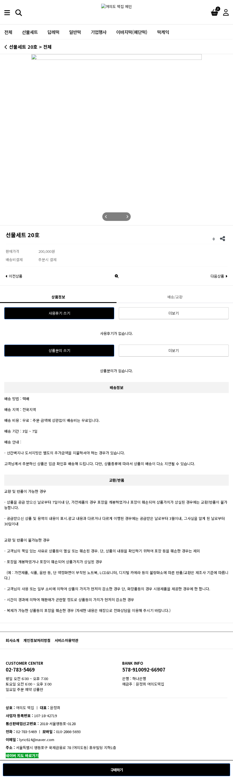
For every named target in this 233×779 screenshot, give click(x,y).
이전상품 (15, 276)
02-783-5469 (20, 669)
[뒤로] (6, 46)
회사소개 (12, 640)
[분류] (7, 12)
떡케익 (163, 32)
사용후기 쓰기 (59, 313)
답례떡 (53, 32)
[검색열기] (18, 12)
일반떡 (75, 32)
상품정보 (58, 297)
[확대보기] (116, 275)
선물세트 (30, 32)
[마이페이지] (226, 12)
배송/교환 (174, 297)
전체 (8, 32)
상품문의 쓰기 (59, 350)
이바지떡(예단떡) (131, 32)
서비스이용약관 (66, 640)
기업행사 (99, 32)
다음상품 (218, 276)
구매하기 (117, 769)
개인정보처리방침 (37, 640)
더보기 (173, 313)
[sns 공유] (222, 237)
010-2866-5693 (68, 731)
